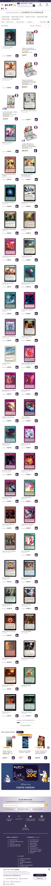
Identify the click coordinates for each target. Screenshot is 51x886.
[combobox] (42, 26)
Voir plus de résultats (25, 725)
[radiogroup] (26, 3)
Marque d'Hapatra (7, 604)
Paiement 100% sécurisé (25, 828)
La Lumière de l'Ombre (8, 202)
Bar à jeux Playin (34, 848)
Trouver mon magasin (9, 819)
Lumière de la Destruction (9, 256)
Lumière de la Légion (7, 78)
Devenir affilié (33, 843)
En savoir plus (26, 874)
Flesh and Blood (15, 19)
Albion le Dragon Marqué (28, 363)
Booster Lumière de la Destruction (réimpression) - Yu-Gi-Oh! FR (29, 49)
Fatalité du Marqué (7, 497)
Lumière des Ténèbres (27, 309)
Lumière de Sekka (7, 309)
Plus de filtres (43, 22)
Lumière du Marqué (7, 47)
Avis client (22, 860)
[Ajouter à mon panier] (17, 55)
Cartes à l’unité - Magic (42, 16)
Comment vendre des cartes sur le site (16, 842)
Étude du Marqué (7, 470)
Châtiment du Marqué (8, 417)
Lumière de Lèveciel (26, 256)
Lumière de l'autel (26, 229)
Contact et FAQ (13, 840)
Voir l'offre (19, 732)
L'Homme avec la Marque (9, 551)
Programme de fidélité (25, 858)
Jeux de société (5, 16)
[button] (17, 875)
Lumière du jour (6, 363)
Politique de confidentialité (26, 865)
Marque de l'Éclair (26, 604)
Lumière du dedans (26, 336)
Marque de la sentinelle (27, 658)
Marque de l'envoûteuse (8, 631)
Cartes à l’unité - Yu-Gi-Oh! (17, 16)
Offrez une (25, 786)
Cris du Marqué (25, 417)
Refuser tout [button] (40, 878)
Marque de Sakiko (26, 685)
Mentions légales (24, 867)
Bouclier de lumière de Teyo (28, 110)
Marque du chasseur (26, 712)
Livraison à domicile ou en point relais (30, 819)
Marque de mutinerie (7, 685)
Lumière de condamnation (9, 229)
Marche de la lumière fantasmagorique (27, 175)
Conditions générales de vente (25, 863)
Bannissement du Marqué (9, 390)
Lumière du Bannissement (9, 336)
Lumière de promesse (8, 283)
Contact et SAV (19, 819)
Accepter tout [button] (39, 875)
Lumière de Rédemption (27, 283)
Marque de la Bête (26, 631)
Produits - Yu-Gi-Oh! (30, 16)
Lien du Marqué (25, 551)
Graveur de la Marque (8, 524)
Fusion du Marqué (26, 497)
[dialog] (25, 877)
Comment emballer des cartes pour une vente (15, 845)
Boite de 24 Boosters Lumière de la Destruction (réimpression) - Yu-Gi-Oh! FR (29, 81)
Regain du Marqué (7, 142)
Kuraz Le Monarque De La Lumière (9, 175)
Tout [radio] (18, 3)
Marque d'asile (6, 578)
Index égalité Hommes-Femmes (35, 852)
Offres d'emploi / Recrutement (34, 845)
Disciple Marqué (6, 444)
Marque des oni (6, 712)
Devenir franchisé (34, 841)
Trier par (32, 25)
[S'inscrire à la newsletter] (46, 805)
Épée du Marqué (25, 444)
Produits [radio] (30, 3)
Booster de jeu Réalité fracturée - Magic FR (25, 751)
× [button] (49, 870)
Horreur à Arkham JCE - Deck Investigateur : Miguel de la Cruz (41, 752)
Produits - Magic (6, 19)
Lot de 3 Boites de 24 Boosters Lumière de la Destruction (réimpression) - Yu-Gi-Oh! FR (29, 145)
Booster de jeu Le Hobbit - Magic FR (7, 751)
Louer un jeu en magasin (36, 849)
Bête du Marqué (25, 390)
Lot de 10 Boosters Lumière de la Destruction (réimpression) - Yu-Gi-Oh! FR (10, 113)
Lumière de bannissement (28, 202)
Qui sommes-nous (34, 840)
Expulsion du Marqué (27, 470)
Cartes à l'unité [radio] (24, 3)
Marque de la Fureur (7, 658)
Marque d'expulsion (26, 578)
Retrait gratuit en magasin (41, 819)
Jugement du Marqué (27, 524)
